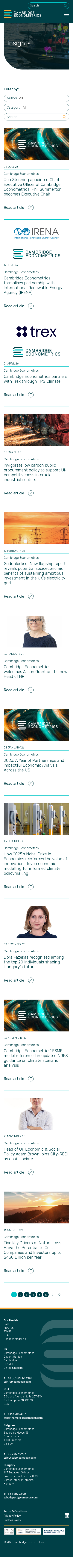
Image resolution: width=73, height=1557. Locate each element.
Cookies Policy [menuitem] (12, 1520)
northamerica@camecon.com (24, 1417)
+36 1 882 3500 (16, 1493)
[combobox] (48, 5)
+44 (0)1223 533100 (19, 1378)
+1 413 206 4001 (16, 1414)
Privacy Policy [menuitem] (12, 1515)
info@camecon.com (18, 1381)
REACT (8, 1335)
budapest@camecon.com (22, 1497)
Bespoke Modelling (15, 1339)
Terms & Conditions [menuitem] (15, 1511)
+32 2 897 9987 (16, 1454)
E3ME (7, 1324)
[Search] (65, 5)
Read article (14, 207)
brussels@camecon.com (21, 1457)
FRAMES (9, 1327)
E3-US (7, 1331)
